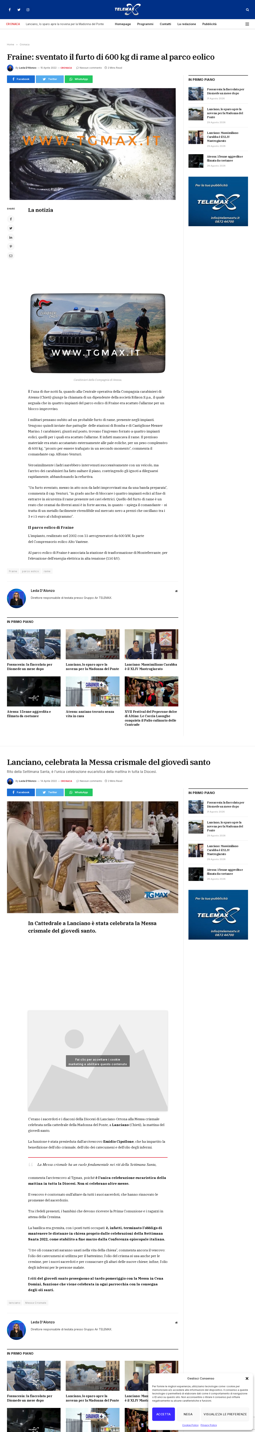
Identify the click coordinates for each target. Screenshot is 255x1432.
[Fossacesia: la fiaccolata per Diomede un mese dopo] (34, 644)
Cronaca (66, 67)
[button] (247, 1378)
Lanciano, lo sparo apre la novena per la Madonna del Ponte (65, 24)
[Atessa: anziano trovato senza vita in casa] (92, 691)
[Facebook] (11, 219)
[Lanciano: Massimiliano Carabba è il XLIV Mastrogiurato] (151, 644)
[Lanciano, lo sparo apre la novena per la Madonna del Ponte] (92, 644)
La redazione (187, 24)
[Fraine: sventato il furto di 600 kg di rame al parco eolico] (92, 144)
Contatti (165, 24)
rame (47, 571)
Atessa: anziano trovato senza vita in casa (90, 714)
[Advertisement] (98, 251)
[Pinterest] (11, 246)
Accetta (163, 1414)
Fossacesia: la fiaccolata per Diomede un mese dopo (29, 666)
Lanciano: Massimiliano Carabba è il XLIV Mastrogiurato (151, 666)
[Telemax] (127, 10)
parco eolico (30, 571)
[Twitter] (11, 228)
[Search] (247, 9)
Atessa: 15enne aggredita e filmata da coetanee (29, 714)
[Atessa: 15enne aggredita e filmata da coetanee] (34, 691)
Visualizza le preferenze (225, 1414)
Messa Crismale (35, 1302)
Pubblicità (209, 24)
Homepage (123, 24)
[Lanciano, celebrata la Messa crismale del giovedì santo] (92, 857)
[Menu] (247, 24)
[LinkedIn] (11, 237)
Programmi (145, 24)
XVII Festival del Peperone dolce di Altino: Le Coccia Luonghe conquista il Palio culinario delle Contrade (151, 718)
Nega (188, 1414)
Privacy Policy (209, 1425)
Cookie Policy (190, 1425)
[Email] (11, 255)
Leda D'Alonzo (27, 67)
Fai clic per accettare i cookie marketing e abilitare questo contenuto (98, 1062)
